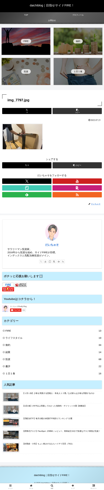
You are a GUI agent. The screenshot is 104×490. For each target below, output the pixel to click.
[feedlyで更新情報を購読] (26, 194)
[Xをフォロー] (26, 181)
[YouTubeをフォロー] (77, 181)
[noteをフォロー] (26, 188)
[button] (77, 111)
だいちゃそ (52, 244)
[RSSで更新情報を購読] (77, 194)
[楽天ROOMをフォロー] (77, 188)
